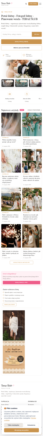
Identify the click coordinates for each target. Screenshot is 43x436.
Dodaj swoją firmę (21, 41)
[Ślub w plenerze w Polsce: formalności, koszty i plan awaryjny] (11, 199)
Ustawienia (31, 425)
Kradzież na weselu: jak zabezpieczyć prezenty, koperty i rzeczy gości (30, 217)
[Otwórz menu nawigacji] (40, 4)
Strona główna (4, 404)
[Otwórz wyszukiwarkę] (26, 3)
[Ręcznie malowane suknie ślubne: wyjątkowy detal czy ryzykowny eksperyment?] (11, 161)
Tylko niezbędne (13, 425)
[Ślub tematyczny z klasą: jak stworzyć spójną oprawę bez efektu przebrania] (32, 124)
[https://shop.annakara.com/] (14, 325)
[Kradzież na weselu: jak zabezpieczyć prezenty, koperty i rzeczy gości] (32, 199)
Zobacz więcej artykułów (21, 262)
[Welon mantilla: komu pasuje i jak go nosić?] (11, 124)
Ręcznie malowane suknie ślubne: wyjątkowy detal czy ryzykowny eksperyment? (10, 179)
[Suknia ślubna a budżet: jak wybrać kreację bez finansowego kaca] (32, 236)
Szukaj (36, 34)
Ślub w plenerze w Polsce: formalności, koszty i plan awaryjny (10, 217)
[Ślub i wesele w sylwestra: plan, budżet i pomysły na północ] (11, 236)
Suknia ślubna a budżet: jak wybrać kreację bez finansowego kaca (31, 253)
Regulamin (31, 404)
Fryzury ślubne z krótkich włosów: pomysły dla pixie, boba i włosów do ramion (31, 178)
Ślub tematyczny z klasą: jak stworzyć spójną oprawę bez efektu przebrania (31, 142)
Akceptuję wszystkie (21, 430)
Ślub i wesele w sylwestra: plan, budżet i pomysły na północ (10, 253)
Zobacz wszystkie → (35, 110)
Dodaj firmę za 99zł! (21, 282)
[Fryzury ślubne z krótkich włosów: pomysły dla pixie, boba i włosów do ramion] (32, 161)
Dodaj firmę (33, 3)
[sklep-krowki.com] (14, 357)
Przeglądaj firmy (9, 304)
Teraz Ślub (6, 385)
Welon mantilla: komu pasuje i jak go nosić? (9, 141)
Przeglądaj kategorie (22, 48)
